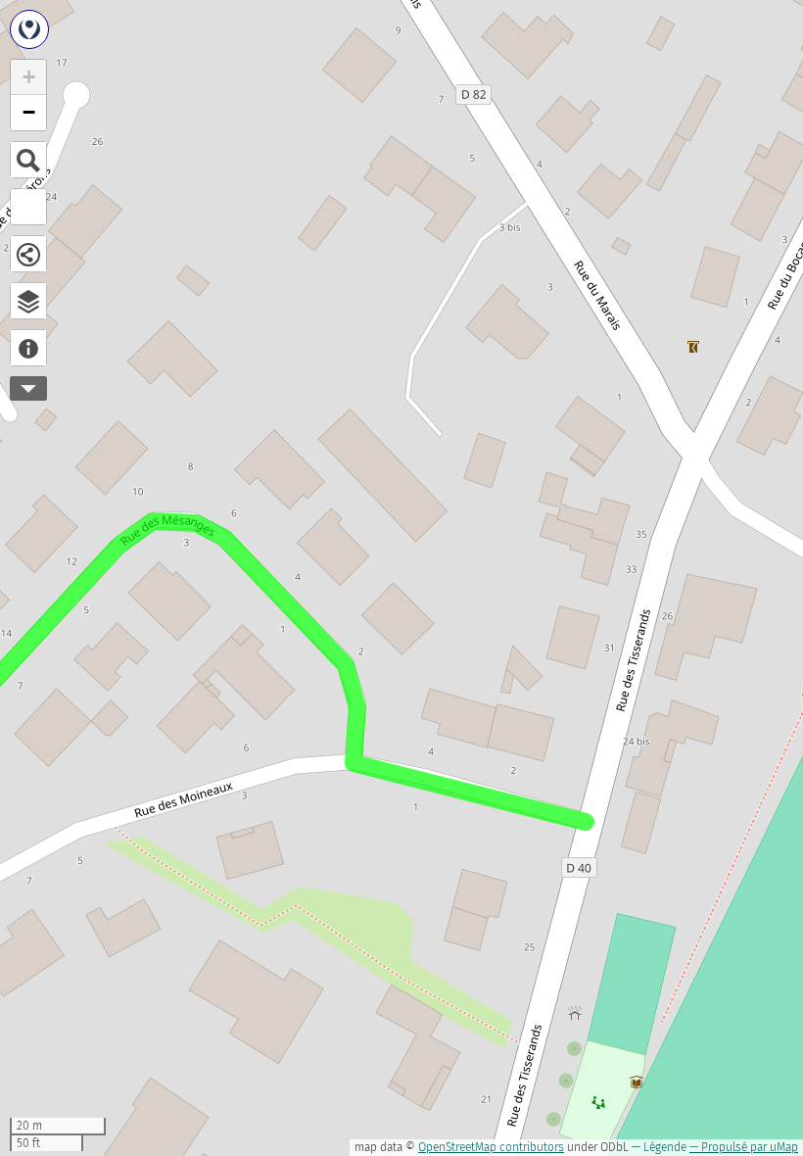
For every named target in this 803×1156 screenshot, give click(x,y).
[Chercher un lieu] (28, 159)
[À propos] (28, 347)
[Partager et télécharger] (28, 253)
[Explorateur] (28, 300)
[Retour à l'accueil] (29, 29)
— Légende (659, 1147)
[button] (28, 77)
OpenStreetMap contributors (491, 1147)
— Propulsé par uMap (743, 1147)
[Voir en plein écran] (28, 206)
